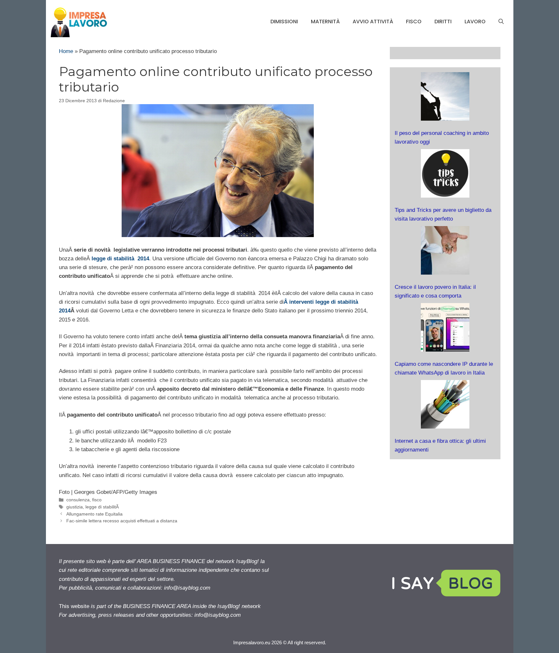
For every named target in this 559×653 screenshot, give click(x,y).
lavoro (475, 21)
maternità (325, 21)
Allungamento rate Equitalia (94, 514)
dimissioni (284, 21)
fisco (414, 21)
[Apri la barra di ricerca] (501, 22)
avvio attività (373, 21)
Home (66, 51)
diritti (443, 21)
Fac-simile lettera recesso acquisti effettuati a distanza (121, 520)
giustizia (74, 506)
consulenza (78, 499)
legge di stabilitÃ (102, 506)
